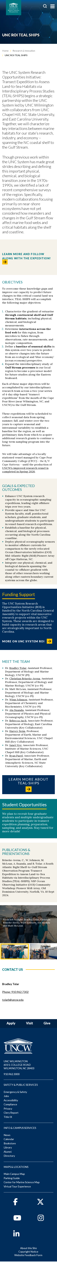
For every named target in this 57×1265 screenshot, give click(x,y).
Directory (9, 1155)
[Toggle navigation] (52, 6)
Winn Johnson (18, 699)
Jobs (6, 1096)
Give (47, 1023)
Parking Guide (12, 1178)
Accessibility (11, 1100)
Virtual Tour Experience (17, 1186)
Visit (29, 1023)
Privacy (8, 1108)
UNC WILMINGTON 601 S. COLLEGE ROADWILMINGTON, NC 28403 (19, 1065)
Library (8, 1147)
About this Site (28, 1248)
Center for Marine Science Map (22, 1182)
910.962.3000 (11, 1074)
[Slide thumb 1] (14, 951)
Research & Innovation (23, 50)
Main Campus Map (14, 1173)
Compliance (10, 1104)
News (7, 1135)
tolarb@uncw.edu (13, 999)
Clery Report (11, 1112)
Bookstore (10, 1143)
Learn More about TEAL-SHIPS (28, 781)
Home (5, 50)
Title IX (8, 1116)
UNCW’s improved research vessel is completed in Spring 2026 (25, 469)
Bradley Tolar (17, 668)
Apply (11, 1023)
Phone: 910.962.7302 (15, 992)
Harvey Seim (17, 731)
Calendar (9, 1139)
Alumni (8, 1151)
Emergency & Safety (15, 1091)
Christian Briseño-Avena (24, 678)
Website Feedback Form (28, 1255)
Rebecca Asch (17, 720)
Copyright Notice (28, 1251)
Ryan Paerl (16, 755)
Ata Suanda (16, 710)
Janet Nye (15, 745)
